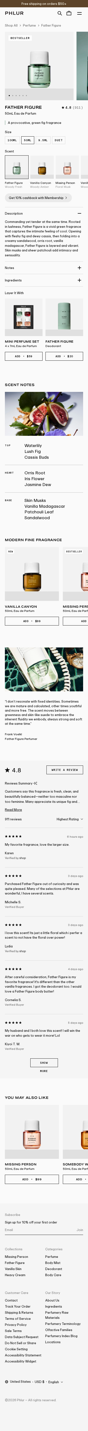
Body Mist (52, 1263)
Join (80, 1230)
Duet (59, 140)
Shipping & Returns (19, 1312)
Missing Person (16, 1257)
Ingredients (53, 1306)
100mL (12, 140)
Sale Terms (13, 1331)
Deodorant (53, 1269)
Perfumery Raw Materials (56, 1315)
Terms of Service (18, 1319)
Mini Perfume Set (22, 344)
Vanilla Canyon (21, 609)
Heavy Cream (15, 1275)
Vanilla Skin (13, 1269)
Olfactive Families (58, 1330)
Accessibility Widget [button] (20, 1361)
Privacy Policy (16, 1325)
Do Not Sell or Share (20, 1343)
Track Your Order (18, 1306)
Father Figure (51, 25)
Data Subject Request (21, 1337)
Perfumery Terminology (63, 1324)
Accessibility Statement (23, 1355)
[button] (60, 13)
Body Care (53, 1275)
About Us (52, 1300)
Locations (53, 1342)
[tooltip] (35, 783)
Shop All (11, 25)
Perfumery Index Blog (61, 1336)
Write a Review (65, 769)
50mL (28, 140)
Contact (11, 1300)
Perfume (29, 25)
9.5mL (43, 140)
